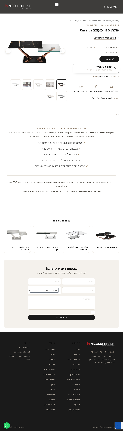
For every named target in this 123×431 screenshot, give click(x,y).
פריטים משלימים (73, 400)
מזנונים (77, 390)
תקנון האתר (50, 410)
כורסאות (77, 354)
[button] (56, 4)
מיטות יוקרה (75, 369)
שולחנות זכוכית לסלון (94, 21)
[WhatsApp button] (7, 425)
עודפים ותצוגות (74, 410)
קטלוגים (52, 359)
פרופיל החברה (49, 349)
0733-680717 (110, 6)
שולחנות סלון (107, 21)
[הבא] (62, 51)
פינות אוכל (76, 364)
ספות (78, 349)
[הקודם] (8, 51)
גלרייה (52, 390)
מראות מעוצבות (74, 395)
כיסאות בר (76, 384)
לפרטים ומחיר (109, 59)
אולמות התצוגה (103, 76)
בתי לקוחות (50, 395)
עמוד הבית (115, 21)
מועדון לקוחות (49, 405)
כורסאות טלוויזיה (73, 359)
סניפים (52, 354)
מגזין (53, 384)
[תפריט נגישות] (118, 425)
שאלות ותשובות (49, 369)
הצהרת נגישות (49, 379)
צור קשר (52, 364)
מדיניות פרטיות (49, 374)
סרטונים (52, 400)
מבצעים (77, 405)
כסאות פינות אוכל (73, 379)
